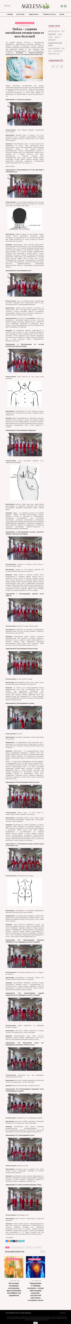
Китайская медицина (27, 23)
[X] (14, 1241)
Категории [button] (20, 14)
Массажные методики (34, 1259)
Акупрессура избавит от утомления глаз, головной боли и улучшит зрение (35, 1288)
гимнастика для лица (53, 31)
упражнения (37, 1247)
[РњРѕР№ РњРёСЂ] (11, 1241)
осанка (50, 37)
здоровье (28, 1247)
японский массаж (58, 51)
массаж (60, 34)
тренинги (57, 37)
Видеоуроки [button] (33, 14)
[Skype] (21, 1241)
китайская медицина (17, 1247)
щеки (49, 51)
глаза (63, 31)
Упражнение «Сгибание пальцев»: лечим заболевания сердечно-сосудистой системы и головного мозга (14, 1291)
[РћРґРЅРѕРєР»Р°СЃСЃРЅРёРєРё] (9, 1241)
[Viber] (16, 1241)
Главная (10, 14)
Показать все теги (53, 54)
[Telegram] (24, 1241)
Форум (61, 14)
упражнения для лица (55, 44)
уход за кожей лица (54, 48)
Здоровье (18, 23)
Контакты (62, 1313)
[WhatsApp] (19, 1241)
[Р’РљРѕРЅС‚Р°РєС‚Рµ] (7, 1241)
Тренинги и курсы (49, 14)
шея (63, 48)
